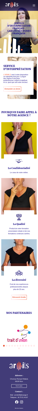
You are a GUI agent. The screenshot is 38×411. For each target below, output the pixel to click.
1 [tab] (4, 346)
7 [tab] (20, 346)
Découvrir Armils (19, 297)
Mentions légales (19, 408)
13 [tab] (19, 348)
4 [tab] (12, 346)
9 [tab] (26, 346)
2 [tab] (6, 346)
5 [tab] (15, 346)
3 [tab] (9, 346)
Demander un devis (12, 89)
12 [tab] (34, 346)
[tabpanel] (19, 333)
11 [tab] (31, 346)
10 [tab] (28, 346)
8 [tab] (23, 346)
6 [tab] (17, 346)
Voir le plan (19, 386)
